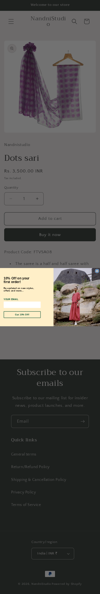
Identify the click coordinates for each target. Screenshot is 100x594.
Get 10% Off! (22, 314)
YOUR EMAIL (11, 299)
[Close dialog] (97, 270)
